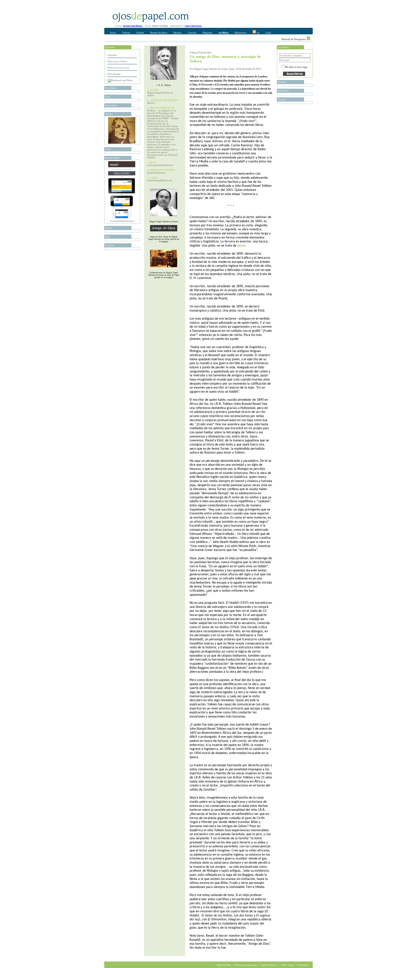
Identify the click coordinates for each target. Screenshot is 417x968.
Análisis (140, 32)
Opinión (177, 32)
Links (268, 32)
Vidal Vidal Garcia (193, 26)
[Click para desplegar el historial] (308, 38)
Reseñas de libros (158, 32)
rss (257, 32)
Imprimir (112, 55)
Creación (192, 32)
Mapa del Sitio (224, 965)
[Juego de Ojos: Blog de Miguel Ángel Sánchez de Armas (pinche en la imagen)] (163, 232)
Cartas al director (269, 965)
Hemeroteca (241, 32)
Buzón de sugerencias (246, 965)
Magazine (207, 32)
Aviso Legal (287, 965)
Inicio (113, 32)
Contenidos (303, 965)
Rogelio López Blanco (132, 26)
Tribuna (126, 32)
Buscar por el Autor (117, 61)
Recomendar (114, 74)
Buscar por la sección (118, 67)
